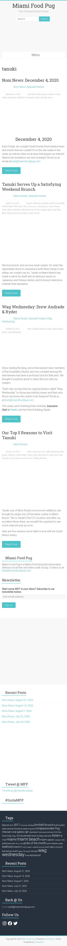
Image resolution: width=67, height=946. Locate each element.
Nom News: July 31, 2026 (16, 716)
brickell (39, 825)
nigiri (4, 210)
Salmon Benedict (14, 210)
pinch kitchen (52, 843)
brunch (29, 203)
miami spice (47, 839)
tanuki (37, 97)
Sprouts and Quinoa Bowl (17, 213)
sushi (31, 213)
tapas (20, 851)
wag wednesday (14, 332)
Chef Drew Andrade (41, 203)
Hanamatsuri (42, 206)
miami (11, 839)
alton (29, 452)
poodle (60, 844)
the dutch (27, 851)
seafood (7, 846)
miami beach (54, 206)
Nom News (19, 86)
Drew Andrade (33, 329)
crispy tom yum (38, 452)
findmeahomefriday (45, 832)
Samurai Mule (27, 210)
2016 (11, 825)
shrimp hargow (40, 210)
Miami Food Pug (33, 5)
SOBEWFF (21, 97)
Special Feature (35, 86)
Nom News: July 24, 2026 (16, 721)
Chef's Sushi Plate (57, 203)
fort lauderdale (24, 835)
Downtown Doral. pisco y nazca (40, 94)
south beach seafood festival (33, 847)
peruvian (11, 843)
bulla (56, 825)
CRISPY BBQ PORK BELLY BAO (15, 206)
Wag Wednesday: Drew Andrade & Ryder (33, 309)
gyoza (4, 455)
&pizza (5, 825)
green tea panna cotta (55, 452)
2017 (17, 824)
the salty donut (47, 97)
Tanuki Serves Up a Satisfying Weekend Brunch (31, 187)
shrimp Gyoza (14, 458)
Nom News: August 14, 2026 (17, 705)
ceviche (10, 829)
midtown (57, 840)
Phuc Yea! (19, 844)
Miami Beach (20, 195)
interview (47, 836)
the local (34, 851)
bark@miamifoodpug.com (25, 161)
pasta (5, 843)
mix (63, 840)
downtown (33, 832)
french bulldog (45, 329)
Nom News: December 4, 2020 (30, 80)
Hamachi (11, 455)
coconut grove (29, 829)
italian (56, 835)
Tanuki (13, 409)
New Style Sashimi (41, 455)
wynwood (35, 855)
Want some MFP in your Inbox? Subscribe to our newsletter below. (28, 590)
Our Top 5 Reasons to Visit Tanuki (27, 435)
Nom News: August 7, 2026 (17, 711)
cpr (27, 831)
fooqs (14, 836)
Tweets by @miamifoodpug (17, 790)
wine (27, 855)
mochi (30, 455)
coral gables (17, 832)
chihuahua (18, 829)
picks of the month (35, 843)
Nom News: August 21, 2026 (17, 700)
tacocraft (30, 97)
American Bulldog (27, 825)
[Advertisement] (33, 651)
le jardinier (12, 97)
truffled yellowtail (39, 458)
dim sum (32, 206)
